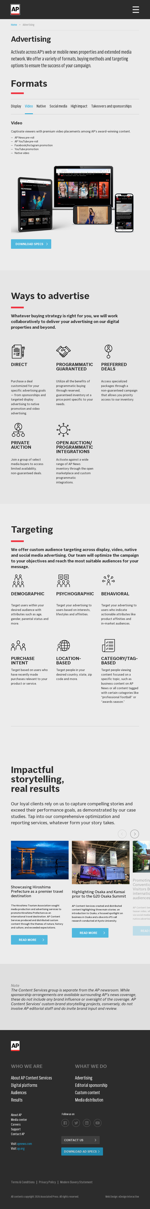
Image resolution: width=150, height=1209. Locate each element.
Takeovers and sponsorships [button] (111, 106)
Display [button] (16, 106)
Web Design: (122, 1196)
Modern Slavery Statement (76, 1182)
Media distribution (89, 1100)
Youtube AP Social (98, 1123)
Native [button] (41, 106)
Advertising (83, 1078)
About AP (16, 1114)
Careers (15, 1124)
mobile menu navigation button (136, 9)
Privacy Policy (47, 1182)
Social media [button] (58, 106)
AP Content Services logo (15, 10)
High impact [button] (79, 106)
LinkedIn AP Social (87, 1123)
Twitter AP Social (76, 1123)
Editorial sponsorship (91, 1085)
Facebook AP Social (65, 1123)
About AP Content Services (31, 1078)
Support (16, 1129)
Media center (19, 1119)
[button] (122, 834)
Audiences (19, 1092)
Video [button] (29, 106)
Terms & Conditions (23, 1182)
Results (16, 1100)
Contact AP (18, 1134)
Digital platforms (24, 1085)
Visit (21, 1143)
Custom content (87, 1092)
